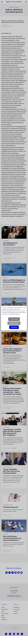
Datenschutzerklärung (14, 314)
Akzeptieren (14, 327)
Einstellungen (14, 323)
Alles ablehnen (14, 319)
